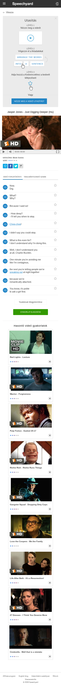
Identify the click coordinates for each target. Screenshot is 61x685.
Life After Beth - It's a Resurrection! (27, 578)
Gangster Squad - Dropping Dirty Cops (28, 504)
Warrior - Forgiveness (20, 394)
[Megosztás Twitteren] (15, 166)
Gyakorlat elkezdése (30, 312)
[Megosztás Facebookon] (10, 166)
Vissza (9, 12)
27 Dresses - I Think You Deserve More (28, 615)
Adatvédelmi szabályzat (40, 676)
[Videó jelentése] (21, 166)
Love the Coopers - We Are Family (26, 541)
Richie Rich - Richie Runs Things (26, 468)
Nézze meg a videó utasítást (29, 101)
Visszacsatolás (30, 679)
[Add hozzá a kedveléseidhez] (5, 166)
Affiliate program (9, 676)
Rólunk (55, 676)
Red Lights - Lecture (20, 357)
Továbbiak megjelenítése (30, 302)
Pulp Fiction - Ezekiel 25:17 (23, 431)
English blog (23, 676)
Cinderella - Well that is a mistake (26, 652)
